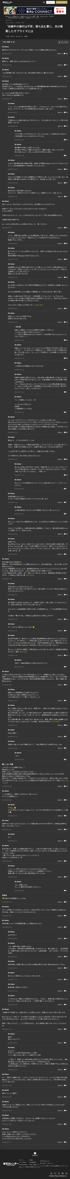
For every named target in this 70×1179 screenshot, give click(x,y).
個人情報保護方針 (32, 1162)
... (67, 46)
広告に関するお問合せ (23, 1164)
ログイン (50, 2)
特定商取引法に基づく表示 (34, 1166)
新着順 (8, 42)
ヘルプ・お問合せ (22, 1162)
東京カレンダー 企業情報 (24, 1166)
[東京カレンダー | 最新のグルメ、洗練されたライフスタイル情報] (8, 2)
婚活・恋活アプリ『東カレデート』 (47, 1163)
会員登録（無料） (61, 2)
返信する (59, 53)
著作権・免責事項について (34, 1164)
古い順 (12, 42)
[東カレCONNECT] (35, 10)
